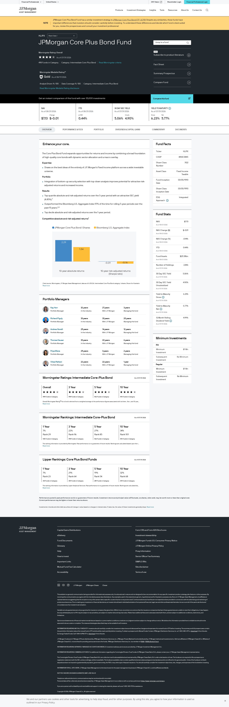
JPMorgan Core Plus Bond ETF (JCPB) (129, 20)
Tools (162, 10)
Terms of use (140, 572)
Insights (152, 10)
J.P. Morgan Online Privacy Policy (149, 546)
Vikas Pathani (56, 362)
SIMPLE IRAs (140, 562)
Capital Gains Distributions (69, 530)
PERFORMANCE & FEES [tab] (73, 130)
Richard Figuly (56, 318)
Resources (172, 10)
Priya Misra (55, 351)
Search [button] (208, 9)
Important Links (64, 562)
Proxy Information (143, 551)
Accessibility (62, 572)
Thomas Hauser (57, 340)
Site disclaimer (141, 567)
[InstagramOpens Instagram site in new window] (68, 586)
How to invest (63, 556)
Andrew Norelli (56, 329)
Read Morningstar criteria (110, 63)
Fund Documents (64, 541)
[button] (225, 701)
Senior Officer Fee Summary (147, 556)
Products (119, 10)
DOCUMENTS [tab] (181, 130)
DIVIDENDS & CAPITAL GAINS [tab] (127, 130)
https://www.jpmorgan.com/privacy (152, 681)
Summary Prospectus (164, 73)
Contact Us (197, 10)
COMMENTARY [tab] (158, 130)
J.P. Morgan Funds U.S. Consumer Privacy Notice (156, 541)
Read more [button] (46, 285)
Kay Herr (54, 308)
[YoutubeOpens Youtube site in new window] (63, 586)
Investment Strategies (136, 10)
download (194, 631)
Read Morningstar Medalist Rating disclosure (59, 88)
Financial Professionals (30, 2)
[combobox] (62, 36)
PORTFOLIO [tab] (99, 130)
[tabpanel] (114, 318)
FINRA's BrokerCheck (152, 641)
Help (59, 551)
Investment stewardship (145, 535)
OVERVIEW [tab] (47, 130)
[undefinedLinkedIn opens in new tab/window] (58, 586)
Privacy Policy (48, 702)
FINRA (142, 641)
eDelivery (61, 535)
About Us (185, 10)
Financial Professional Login (197, 2)
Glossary (61, 546)
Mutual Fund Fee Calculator (69, 567)
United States (51, 2)
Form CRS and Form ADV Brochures (150, 530)
